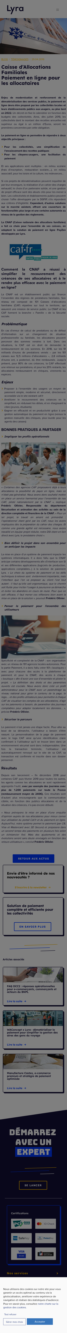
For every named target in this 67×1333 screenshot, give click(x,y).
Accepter (40, 1321)
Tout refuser (10, 1314)
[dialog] (33, 1305)
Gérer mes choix (14, 1322)
